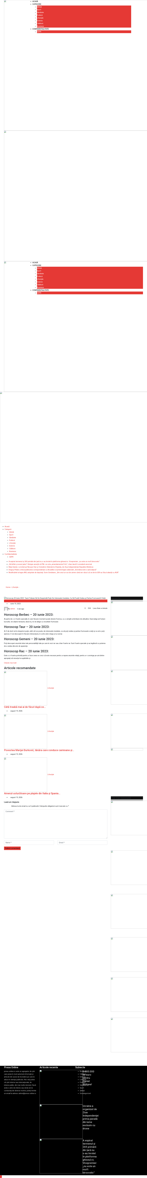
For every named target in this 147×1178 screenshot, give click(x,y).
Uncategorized (85, 1093)
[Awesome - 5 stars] (10, 805)
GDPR (39, 32)
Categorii (36, 4)
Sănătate (40, 12)
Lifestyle (40, 18)
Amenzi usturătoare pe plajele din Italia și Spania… (32, 793)
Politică (39, 15)
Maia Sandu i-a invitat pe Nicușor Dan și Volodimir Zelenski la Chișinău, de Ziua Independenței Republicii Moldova (51, 567)
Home (7, 587)
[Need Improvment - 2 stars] (5, 805)
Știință (39, 7)
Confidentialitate (40, 29)
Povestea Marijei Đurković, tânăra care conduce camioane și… (39, 750)
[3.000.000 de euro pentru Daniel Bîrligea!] (61, 1087)
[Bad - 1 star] (3, 805)
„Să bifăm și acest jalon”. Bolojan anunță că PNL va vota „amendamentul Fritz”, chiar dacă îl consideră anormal (50, 564)
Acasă (35, 1)
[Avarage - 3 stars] (7, 805)
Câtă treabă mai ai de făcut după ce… (25, 707)
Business (40, 26)
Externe (40, 21)
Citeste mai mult (10, 663)
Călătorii (40, 23)
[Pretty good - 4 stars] (9, 805)
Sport (39, 10)
